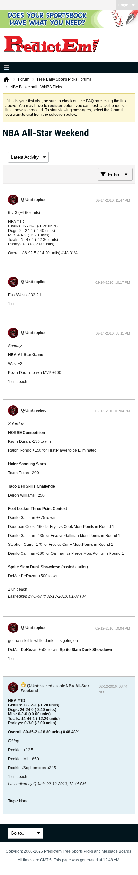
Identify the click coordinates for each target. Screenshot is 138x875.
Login (123, 5)
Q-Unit (27, 199)
